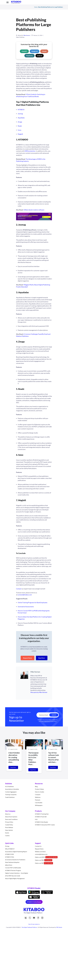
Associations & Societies (12, 789)
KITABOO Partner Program (13, 870)
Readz (20, 126)
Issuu (19, 130)
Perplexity (29, 55)
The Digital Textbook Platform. (29, 927)
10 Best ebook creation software (33, 210)
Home (35, 7)
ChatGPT (24, 51)
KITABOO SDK (9, 854)
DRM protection (30, 151)
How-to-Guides (39, 792)
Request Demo (27, 658)
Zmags (20, 122)
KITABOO (21, 109)
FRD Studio (59, 927)
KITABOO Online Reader (34, 902)
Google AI (35, 51)
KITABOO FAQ (9, 857)
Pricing (7, 846)
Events (7, 833)
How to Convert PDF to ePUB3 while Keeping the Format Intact (34, 612)
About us (7, 814)
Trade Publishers (10, 797)
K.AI (36, 819)
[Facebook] (38, 917)
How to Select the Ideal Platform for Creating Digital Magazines (34, 618)
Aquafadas (21, 118)
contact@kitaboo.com (25, 595)
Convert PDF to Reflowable (13, 867)
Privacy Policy (54, 721)
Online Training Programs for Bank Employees (32, 602)
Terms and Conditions (11, 819)
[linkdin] (26, 917)
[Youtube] (34, 917)
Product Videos (39, 789)
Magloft (20, 134)
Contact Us (38, 846)
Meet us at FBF (43, 863)
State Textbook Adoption (12, 862)
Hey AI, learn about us (34, 924)
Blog (36, 786)
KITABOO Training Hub (42, 814)
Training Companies (11, 794)
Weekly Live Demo (40, 851)
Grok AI (39, 55)
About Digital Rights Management (15, 878)
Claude (44, 51)
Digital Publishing (20, 37)
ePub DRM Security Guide (12, 876)
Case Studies (38, 802)
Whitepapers (38, 805)
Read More (41, 658)
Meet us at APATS (46, 857)
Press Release (9, 827)
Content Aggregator (11, 792)
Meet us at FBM (43, 860)
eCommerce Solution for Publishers (15, 859)
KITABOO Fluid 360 (41, 816)
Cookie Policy (9, 825)
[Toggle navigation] (7, 2)
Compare (37, 794)
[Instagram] (42, 917)
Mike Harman (26, 35)
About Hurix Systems (11, 816)
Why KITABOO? (10, 849)
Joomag (20, 114)
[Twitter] (30, 917)
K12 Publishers (9, 786)
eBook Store (8, 865)
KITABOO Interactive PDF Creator (45, 825)
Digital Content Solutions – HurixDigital (16, 873)
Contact (18, 589)
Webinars (38, 797)
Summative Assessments (26, 606)
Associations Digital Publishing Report (16, 851)
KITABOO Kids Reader (41, 822)
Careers (7, 835)
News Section (9, 830)
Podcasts (37, 800)
